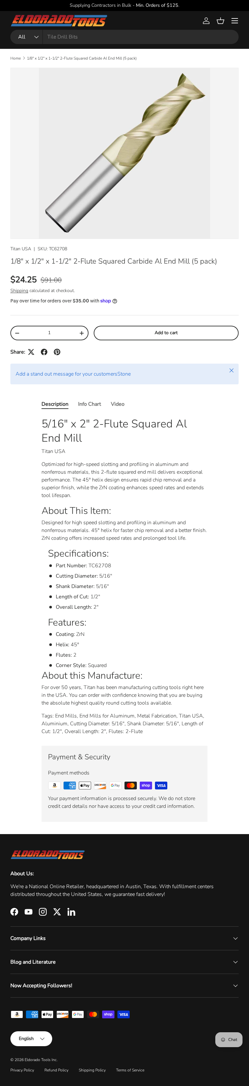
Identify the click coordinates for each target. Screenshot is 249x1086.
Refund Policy (56, 1070)
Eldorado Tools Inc (41, 1059)
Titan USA (20, 249)
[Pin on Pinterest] (57, 351)
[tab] (55, 404)
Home (15, 58)
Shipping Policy (92, 1070)
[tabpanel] (125, 576)
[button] (220, 21)
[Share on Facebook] (44, 351)
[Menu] (235, 21)
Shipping (19, 291)
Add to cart (166, 333)
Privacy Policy (22, 1070)
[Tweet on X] (31, 351)
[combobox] (124, 37)
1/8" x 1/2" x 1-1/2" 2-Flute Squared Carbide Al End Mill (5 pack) (82, 58)
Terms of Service (130, 1070)
